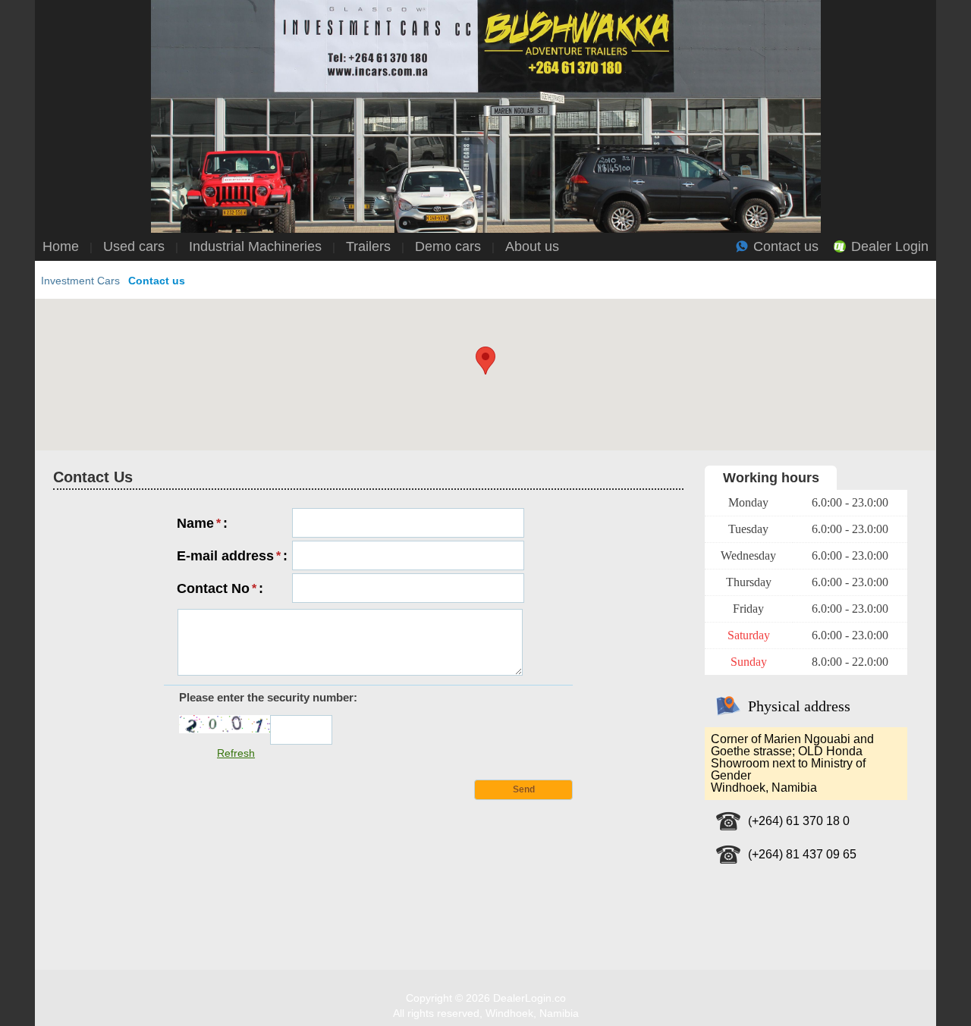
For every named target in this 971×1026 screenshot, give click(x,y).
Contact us (786, 246)
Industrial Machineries (255, 246)
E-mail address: (232, 553)
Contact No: (220, 586)
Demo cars (448, 246)
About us (532, 246)
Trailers (368, 246)
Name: (202, 521)
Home (60, 246)
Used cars (134, 246)
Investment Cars (80, 281)
